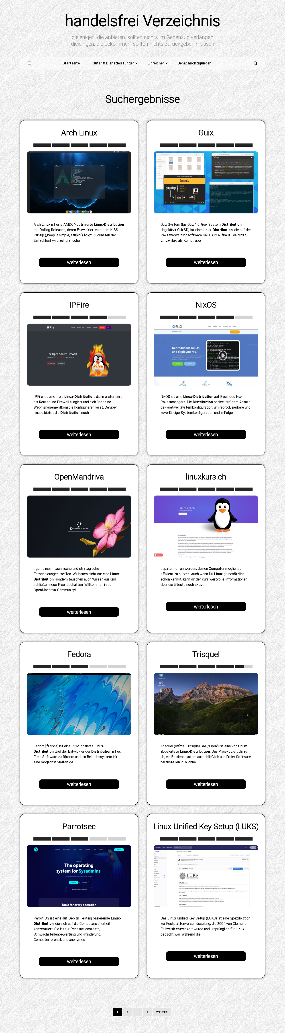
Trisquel (206, 654)
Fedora (79, 654)
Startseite (71, 63)
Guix (206, 132)
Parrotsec (79, 826)
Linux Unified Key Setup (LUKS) (206, 826)
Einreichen (156, 63)
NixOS (206, 305)
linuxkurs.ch (206, 476)
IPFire (79, 305)
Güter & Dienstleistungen (114, 63)
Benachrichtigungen (195, 63)
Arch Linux (79, 132)
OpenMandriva (79, 476)
